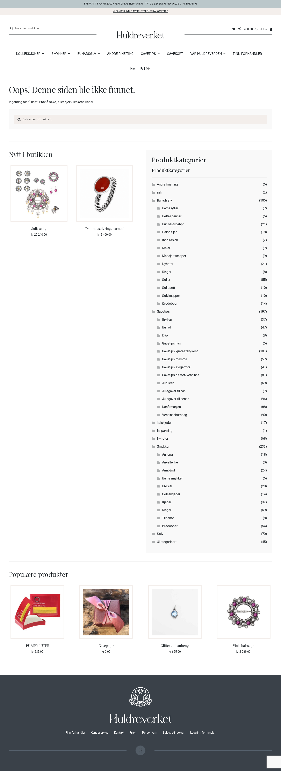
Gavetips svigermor (176, 367)
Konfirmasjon (171, 407)
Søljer (166, 280)
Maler (166, 248)
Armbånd (168, 470)
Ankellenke (170, 462)
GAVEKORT (175, 54)
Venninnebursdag (174, 415)
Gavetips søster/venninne (180, 375)
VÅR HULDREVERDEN (206, 54)
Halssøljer (169, 232)
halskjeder (164, 423)
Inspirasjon (170, 240)
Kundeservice (99, 732)
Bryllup (167, 320)
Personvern (149, 732)
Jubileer (168, 383)
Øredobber (170, 303)
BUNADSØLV (86, 54)
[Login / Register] (240, 29)
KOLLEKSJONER (28, 54)
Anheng (167, 454)
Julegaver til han (174, 391)
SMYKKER (58, 54)
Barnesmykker (172, 478)
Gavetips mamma (174, 359)
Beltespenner (171, 216)
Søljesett (168, 288)
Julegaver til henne (175, 399)
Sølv (160, 534)
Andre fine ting (167, 184)
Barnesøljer (170, 208)
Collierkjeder (171, 494)
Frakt (133, 732)
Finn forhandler (75, 732)
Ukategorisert (166, 542)
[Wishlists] (234, 29)
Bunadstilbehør (173, 224)
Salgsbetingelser (174, 732)
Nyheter (167, 264)
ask (159, 192)
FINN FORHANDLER (247, 54)
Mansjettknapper (174, 256)
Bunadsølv (164, 200)
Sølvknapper (171, 296)
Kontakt (119, 732)
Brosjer (167, 486)
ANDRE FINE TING (120, 54)
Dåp (165, 335)
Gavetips (163, 311)
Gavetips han (171, 343)
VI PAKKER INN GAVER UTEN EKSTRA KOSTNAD (140, 11)
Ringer (166, 272)
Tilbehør (168, 518)
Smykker (163, 446)
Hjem (133, 68)
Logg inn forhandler (203, 732)
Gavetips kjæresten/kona (180, 351)
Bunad (166, 327)
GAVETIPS (148, 54)
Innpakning (164, 431)
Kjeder (166, 502)
